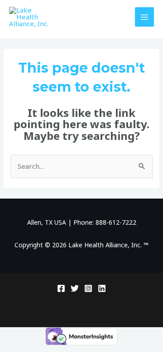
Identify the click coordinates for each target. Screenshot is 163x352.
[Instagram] (88, 288)
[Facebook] (61, 288)
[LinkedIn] (102, 288)
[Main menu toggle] (144, 17)
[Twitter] (75, 288)
